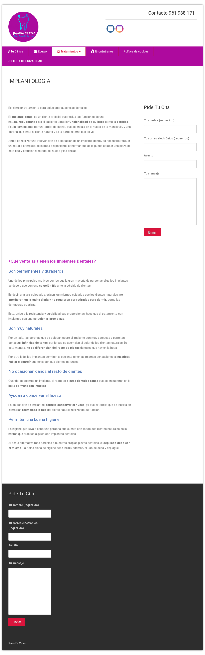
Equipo (42, 51)
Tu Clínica (17, 51)
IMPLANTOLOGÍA (29, 81)
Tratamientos (69, 51)
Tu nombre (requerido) (159, 120)
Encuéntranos (104, 51)
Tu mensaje (151, 173)
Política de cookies (136, 51)
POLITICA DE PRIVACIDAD (25, 61)
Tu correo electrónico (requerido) (166, 138)
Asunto (148, 155)
